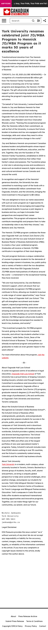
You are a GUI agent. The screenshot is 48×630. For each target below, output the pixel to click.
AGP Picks (5, 4)
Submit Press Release (15, 621)
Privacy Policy (31, 626)
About (13, 616)
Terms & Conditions (34, 621)
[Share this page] (44, 20)
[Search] (33, 20)
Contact (42, 626)
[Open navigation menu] (4, 20)
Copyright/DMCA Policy (12, 626)
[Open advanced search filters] (38, 20)
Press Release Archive (27, 616)
